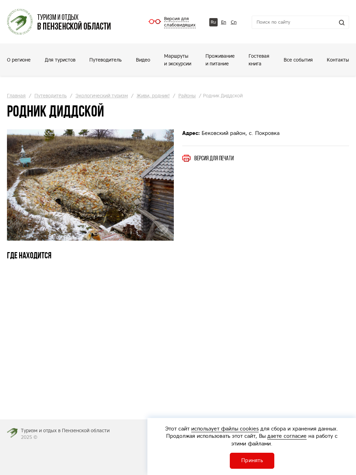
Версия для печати (214, 158)
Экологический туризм (101, 95)
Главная (16, 95)
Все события (298, 60)
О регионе (19, 60)
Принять (252, 460)
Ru (213, 22)
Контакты (338, 60)
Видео (143, 60)
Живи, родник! (153, 95)
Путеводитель (105, 60)
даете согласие (287, 436)
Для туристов (60, 60)
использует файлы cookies (225, 428)
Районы (187, 95)
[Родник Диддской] (90, 185)
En (223, 22)
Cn (234, 22)
